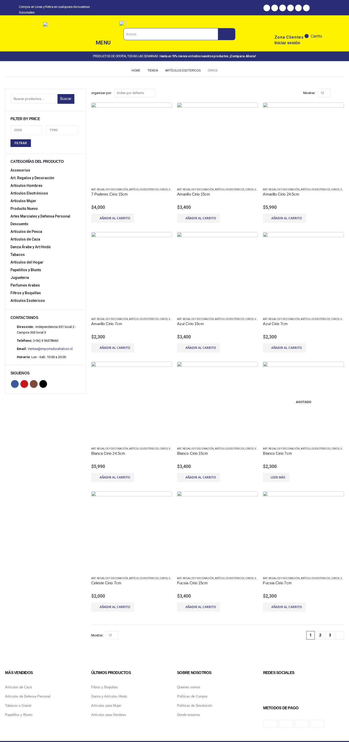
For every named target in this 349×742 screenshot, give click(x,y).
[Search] (226, 34)
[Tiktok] (298, 8)
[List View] (341, 92)
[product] (131, 142)
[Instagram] (274, 8)
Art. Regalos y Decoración (109, 189)
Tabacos (17, 255)
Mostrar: (309, 93)
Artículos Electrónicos (29, 193)
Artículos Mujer (23, 201)
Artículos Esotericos (143, 189)
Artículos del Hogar (26, 262)
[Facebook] (266, 8)
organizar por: (101, 93)
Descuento (19, 224)
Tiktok (43, 384)
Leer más (278, 477)
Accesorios (20, 170)
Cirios (163, 189)
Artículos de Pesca (26, 232)
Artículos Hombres (26, 186)
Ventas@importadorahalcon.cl (50, 349)
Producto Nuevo (24, 209)
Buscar (66, 99)
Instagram (34, 384)
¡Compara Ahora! (242, 56)
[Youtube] (306, 8)
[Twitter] (290, 8)
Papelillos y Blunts (25, 270)
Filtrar (21, 143)
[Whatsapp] (282, 8)
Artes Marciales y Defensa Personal (40, 216)
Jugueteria (19, 278)
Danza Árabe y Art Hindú (30, 247)
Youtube (24, 384)
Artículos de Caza (25, 239)
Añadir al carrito (115, 218)
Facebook (15, 384)
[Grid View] (335, 92)
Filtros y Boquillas (25, 293)
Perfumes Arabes (25, 285)
